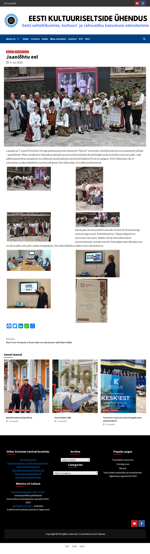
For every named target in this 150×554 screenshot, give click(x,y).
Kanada (114, 410)
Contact (35, 38)
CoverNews (85, 533)
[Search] (144, 39)
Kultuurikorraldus (22, 410)
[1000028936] (91, 300)
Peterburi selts (21, 52)
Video (26, 38)
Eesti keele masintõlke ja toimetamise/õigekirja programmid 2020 (123, 474)
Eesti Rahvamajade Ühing (28, 477)
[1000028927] (29, 293)
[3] (89, 188)
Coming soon (122, 464)
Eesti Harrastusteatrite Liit (28, 473)
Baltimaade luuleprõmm (19, 417)
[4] (29, 226)
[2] (29, 178)
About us (11, 38)
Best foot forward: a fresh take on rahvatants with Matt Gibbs (39, 340)
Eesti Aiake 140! (62, 417)
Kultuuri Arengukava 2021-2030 (27, 491)
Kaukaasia (67, 410)
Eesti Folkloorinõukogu (28, 466)
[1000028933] (29, 260)
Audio (45, 38)
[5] (98, 219)
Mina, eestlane (58, 38)
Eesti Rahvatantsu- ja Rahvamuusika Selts (28, 463)
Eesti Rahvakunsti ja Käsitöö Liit (28, 470)
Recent (10, 52)
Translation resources (123, 459)
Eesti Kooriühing (28, 459)
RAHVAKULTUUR (22, 505)
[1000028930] (98, 263)
